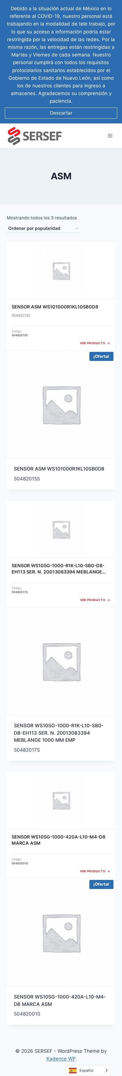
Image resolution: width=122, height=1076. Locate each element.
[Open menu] (110, 135)
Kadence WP (61, 1059)
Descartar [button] (61, 113)
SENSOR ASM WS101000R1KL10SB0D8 (59, 469)
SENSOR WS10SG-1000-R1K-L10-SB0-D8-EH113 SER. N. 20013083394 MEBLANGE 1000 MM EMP (59, 733)
